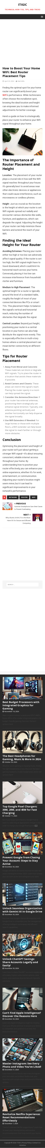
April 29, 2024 (9, 81)
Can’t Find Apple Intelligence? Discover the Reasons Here (21, 1014)
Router (24, 497)
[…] (36, 826)
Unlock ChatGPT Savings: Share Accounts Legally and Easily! (20, 962)
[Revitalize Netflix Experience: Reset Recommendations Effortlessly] (22, 1110)
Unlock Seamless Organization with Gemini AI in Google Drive (22, 910)
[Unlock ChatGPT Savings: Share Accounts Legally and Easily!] (22, 955)
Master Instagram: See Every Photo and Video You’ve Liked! (21, 1065)
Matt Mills (21, 81)
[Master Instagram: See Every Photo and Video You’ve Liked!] (22, 1059)
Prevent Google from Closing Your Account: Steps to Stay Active (21, 860)
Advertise (22, 1145)
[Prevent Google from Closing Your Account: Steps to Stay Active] (22, 853)
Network (13, 497)
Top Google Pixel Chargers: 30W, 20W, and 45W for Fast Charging (19, 810)
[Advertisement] (22, 41)
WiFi (4, 95)
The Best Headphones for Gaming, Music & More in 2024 (21, 757)
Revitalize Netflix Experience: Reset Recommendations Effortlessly (21, 1117)
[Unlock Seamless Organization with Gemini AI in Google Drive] (22, 904)
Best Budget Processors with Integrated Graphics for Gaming (20, 705)
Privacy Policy (26, 1143)
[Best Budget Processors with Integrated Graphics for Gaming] (22, 698)
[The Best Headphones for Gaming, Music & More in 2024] (22, 752)
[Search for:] (22, 584)
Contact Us (36, 1143)
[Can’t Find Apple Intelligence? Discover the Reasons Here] (22, 1009)
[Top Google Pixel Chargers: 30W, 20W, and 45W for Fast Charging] (22, 802)
